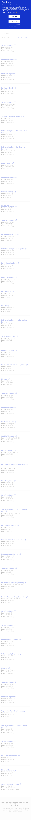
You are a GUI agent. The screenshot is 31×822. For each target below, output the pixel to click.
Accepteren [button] (14, 16)
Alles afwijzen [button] (14, 21)
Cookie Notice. (12, 12)
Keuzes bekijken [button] (13, 26)
